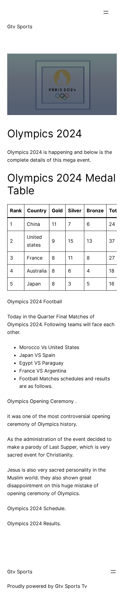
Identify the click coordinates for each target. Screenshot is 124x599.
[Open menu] (106, 12)
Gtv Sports (19, 26)
